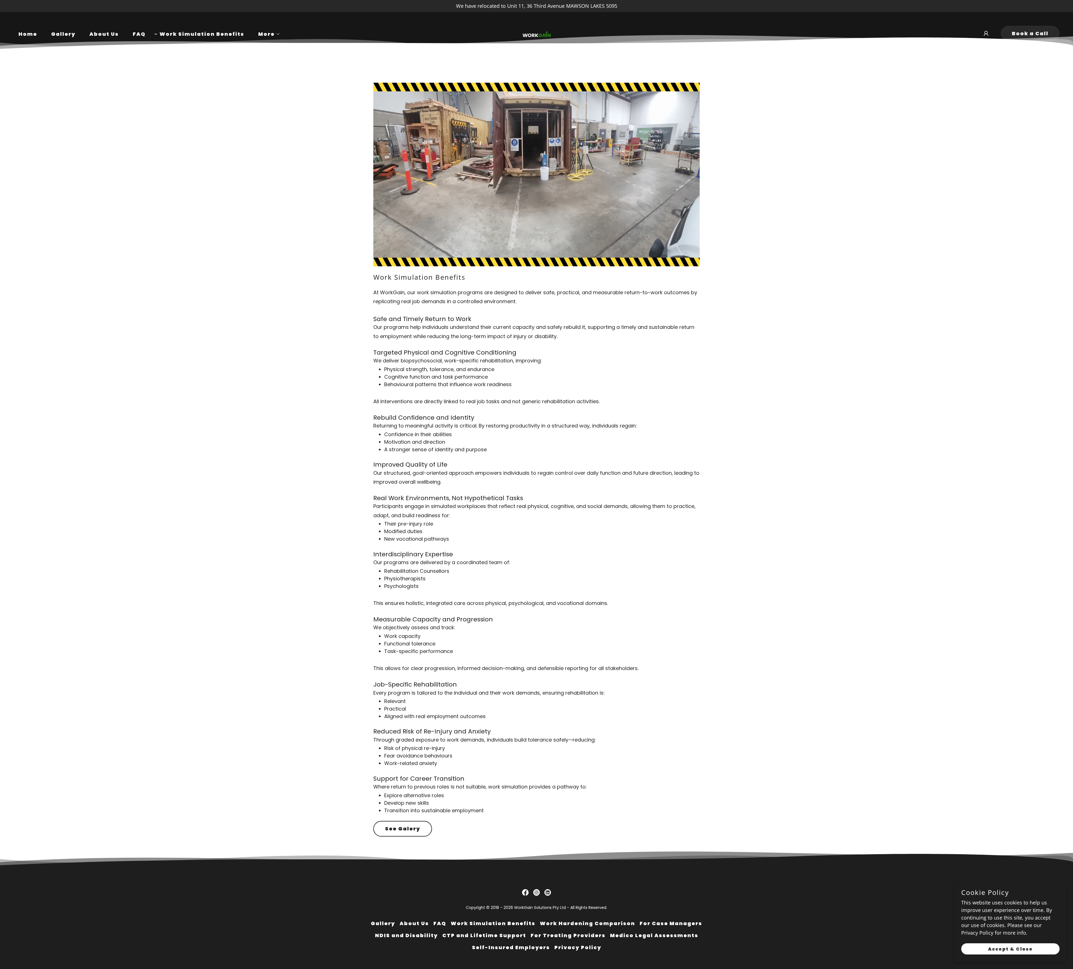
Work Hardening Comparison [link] (587, 923)
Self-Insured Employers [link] (511, 947)
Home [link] (27, 33)
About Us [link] (104, 33)
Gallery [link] (63, 33)
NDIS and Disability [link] (406, 935)
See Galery (402, 828)
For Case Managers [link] (671, 923)
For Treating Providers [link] (568, 935)
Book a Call (1030, 33)
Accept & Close (1010, 949)
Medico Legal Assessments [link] (654, 935)
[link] (536, 32)
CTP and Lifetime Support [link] (484, 935)
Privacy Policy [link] (577, 947)
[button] (266, 34)
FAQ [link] (139, 33)
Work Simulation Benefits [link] (202, 34)
